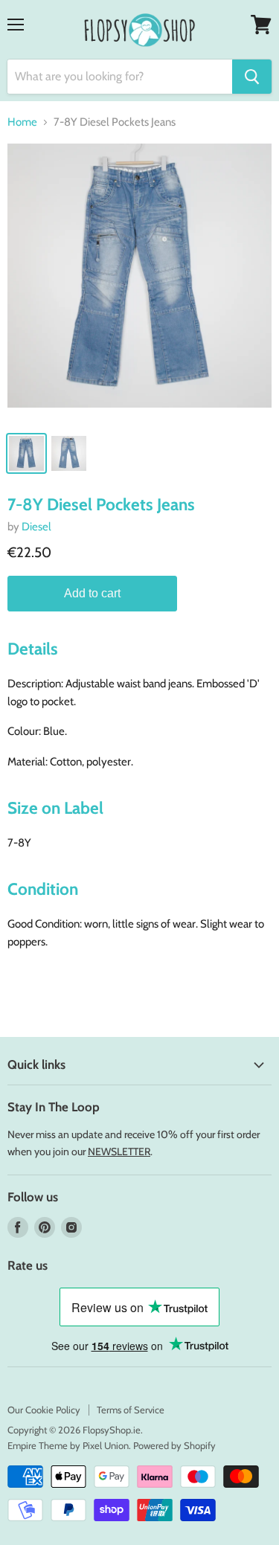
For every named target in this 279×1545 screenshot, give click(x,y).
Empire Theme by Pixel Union (68, 1445)
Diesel (36, 526)
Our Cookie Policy (43, 1410)
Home (22, 122)
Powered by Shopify (174, 1445)
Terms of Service (130, 1410)
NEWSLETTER (119, 1151)
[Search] (252, 77)
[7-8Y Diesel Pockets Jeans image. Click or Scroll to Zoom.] (139, 283)
